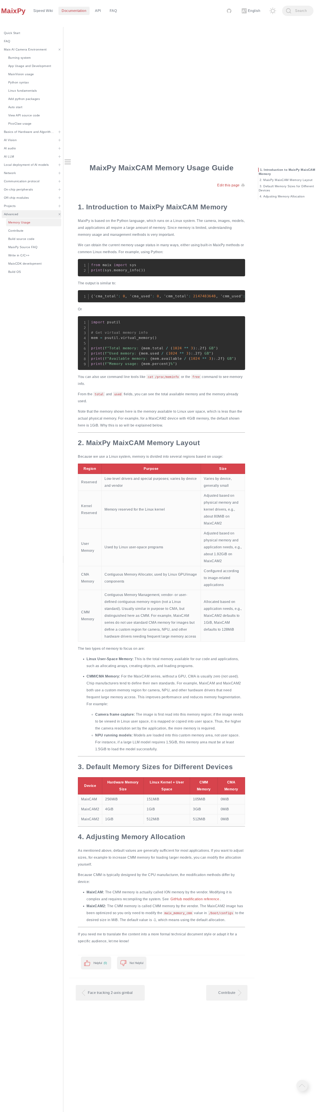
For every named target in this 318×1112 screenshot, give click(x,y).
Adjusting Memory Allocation (284, 196)
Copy (238, 264)
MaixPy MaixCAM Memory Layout (287, 180)
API (98, 11)
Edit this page (228, 185)
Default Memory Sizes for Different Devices (286, 188)
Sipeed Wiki (43, 11)
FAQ (113, 11)
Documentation (74, 11)
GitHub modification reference (194, 899)
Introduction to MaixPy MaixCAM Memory (287, 172)
